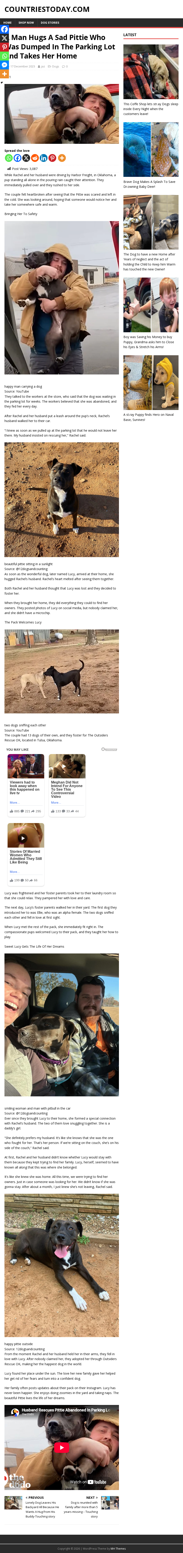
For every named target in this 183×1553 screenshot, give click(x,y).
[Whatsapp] (9, 158)
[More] (62, 158)
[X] (26, 158)
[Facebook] (17, 158)
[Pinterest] (52, 158)
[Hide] (2, 82)
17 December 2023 (22, 66)
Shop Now (26, 23)
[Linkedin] (44, 158)
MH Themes (118, 1549)
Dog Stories (50, 23)
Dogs (55, 66)
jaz (43, 66)
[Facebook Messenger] (4, 65)
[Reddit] (35, 158)
